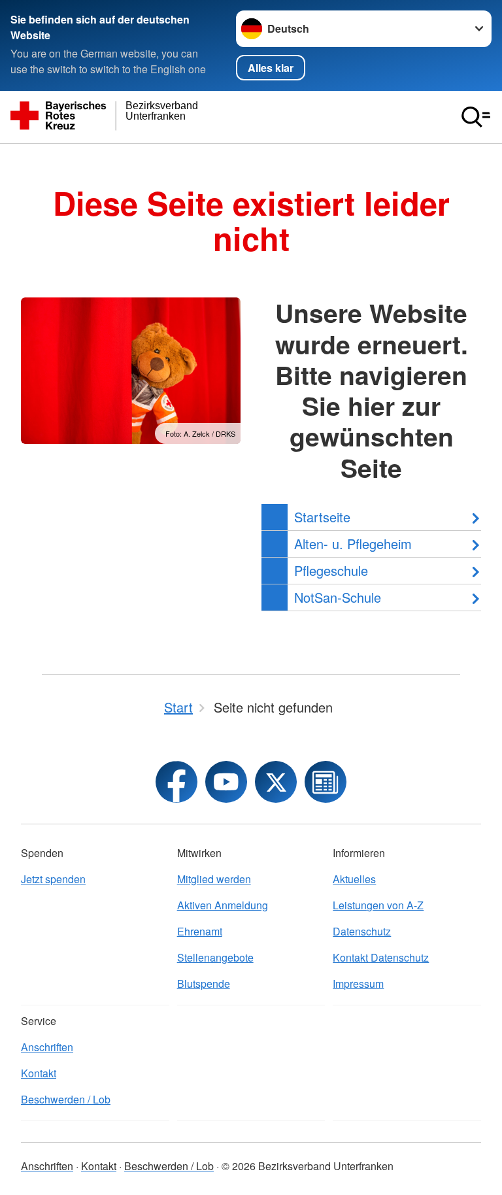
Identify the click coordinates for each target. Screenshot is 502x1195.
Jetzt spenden (53, 878)
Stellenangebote (215, 957)
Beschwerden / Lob (65, 1099)
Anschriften (47, 1046)
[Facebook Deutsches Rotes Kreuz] (176, 782)
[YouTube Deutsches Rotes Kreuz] (226, 782)
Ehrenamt (199, 931)
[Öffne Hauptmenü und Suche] (476, 117)
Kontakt (38, 1073)
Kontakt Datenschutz (381, 957)
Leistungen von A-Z (378, 905)
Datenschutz (362, 931)
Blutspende (203, 983)
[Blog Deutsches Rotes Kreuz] (325, 782)
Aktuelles (354, 878)
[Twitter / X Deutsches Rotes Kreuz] (276, 782)
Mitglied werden (214, 878)
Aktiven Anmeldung (222, 905)
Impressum (358, 983)
